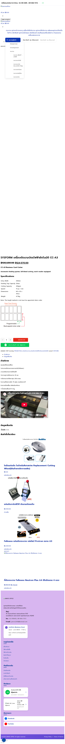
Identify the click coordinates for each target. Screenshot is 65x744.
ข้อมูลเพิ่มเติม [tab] (8, 357)
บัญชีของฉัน (7, 670)
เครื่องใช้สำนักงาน (29, 30)
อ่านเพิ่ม (6, 512)
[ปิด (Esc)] (7, 740)
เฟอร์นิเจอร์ (33, 33)
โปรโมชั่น (6, 658)
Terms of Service (58, 737)
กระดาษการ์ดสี (17, 60)
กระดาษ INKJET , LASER (17, 56)
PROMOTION (13, 44)
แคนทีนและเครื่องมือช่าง (45, 33)
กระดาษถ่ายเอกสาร (16, 78)
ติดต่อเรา (6, 661)
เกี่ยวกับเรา (6, 647)
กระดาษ (8, 30)
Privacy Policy (48, 737)
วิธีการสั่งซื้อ (7, 649)
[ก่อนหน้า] (1, 742)
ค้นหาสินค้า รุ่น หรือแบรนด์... (31, 40)
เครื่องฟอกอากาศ (34, 35)
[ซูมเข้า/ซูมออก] (1, 740)
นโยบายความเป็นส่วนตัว (10, 679)
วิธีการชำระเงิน (7, 652)
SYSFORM (56, 351)
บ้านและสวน (57, 33)
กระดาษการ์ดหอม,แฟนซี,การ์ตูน (18, 65)
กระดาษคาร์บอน (17, 69)
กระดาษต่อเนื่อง (17, 73)
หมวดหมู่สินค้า (12, 40)
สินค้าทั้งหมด (7, 655)
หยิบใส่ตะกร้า (21, 340)
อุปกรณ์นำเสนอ (24, 33)
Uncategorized (14, 48)
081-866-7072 (21, 619)
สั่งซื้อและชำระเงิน (8, 676)
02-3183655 (13, 619)
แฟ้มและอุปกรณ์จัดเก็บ (55, 30)
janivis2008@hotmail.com (19, 622)
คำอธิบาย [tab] (7, 354)
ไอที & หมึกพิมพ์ (12, 33)
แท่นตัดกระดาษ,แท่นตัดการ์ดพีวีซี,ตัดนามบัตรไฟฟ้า (35, 351)
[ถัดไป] (3, 742)
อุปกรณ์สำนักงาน (41, 30)
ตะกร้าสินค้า (7, 673)
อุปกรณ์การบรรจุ (17, 30)
